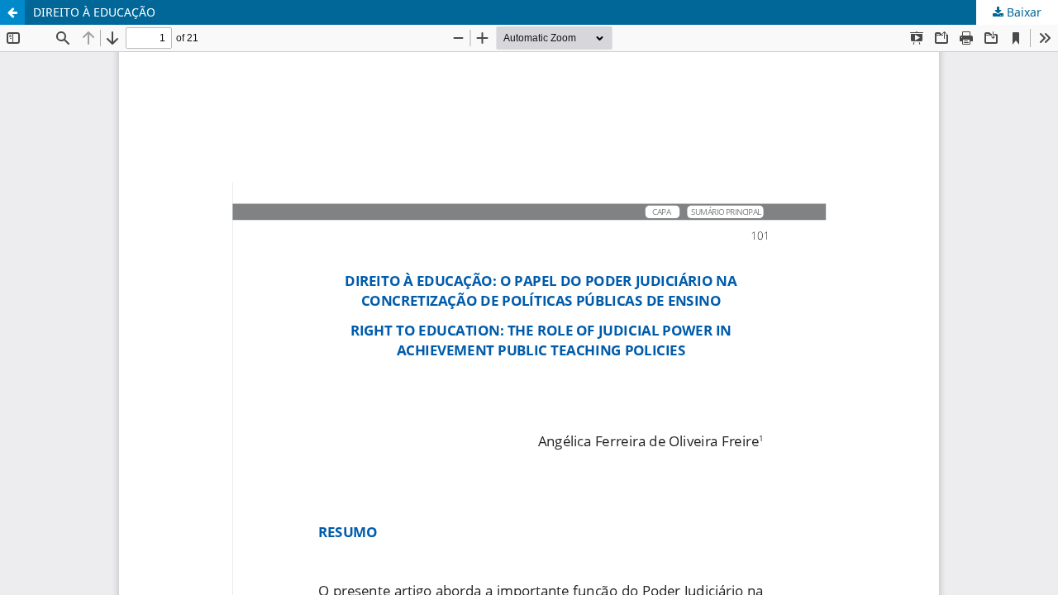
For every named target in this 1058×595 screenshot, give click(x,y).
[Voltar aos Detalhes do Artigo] (12, 12)
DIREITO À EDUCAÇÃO (94, 12)
